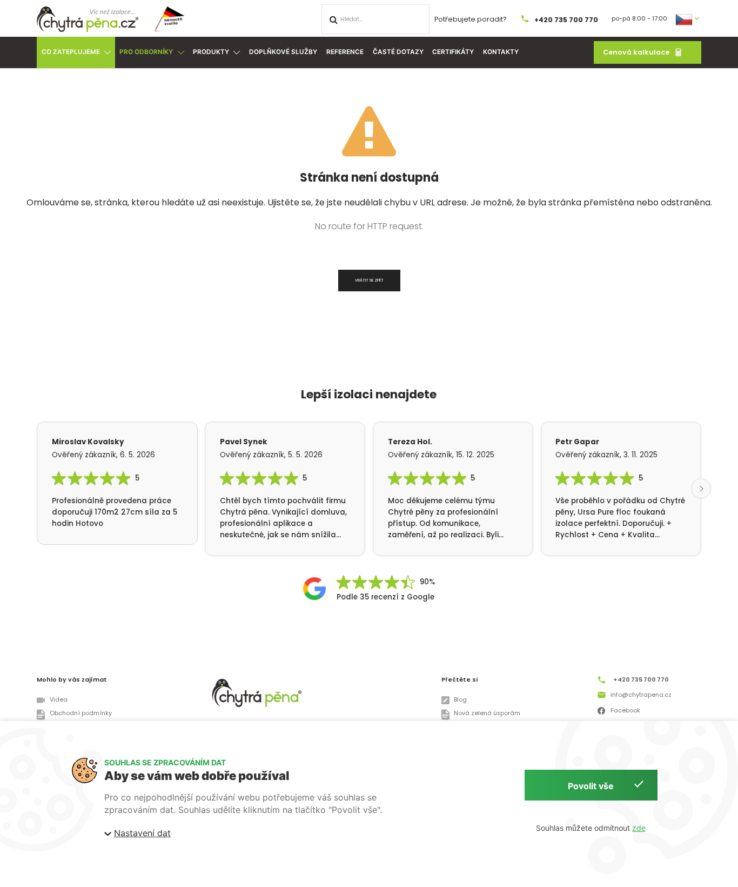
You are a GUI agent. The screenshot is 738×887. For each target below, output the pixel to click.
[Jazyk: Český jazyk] (688, 18)
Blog (460, 700)
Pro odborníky (146, 52)
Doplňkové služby (283, 52)
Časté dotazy (398, 52)
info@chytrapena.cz (641, 695)
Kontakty (501, 52)
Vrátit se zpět (369, 280)
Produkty (211, 52)
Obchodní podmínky (81, 713)
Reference (345, 52)
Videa (59, 700)
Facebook (625, 710)
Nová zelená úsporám (487, 713)
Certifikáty (453, 52)
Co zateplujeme (71, 52)
